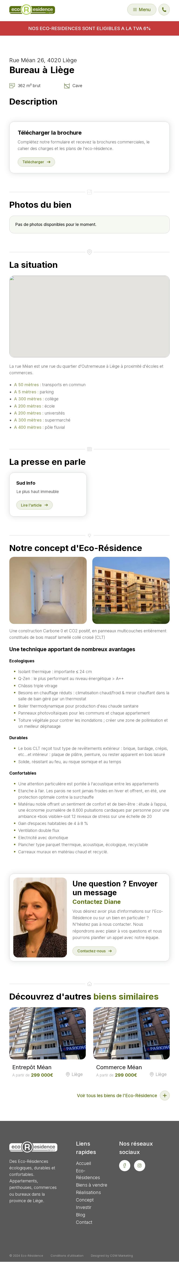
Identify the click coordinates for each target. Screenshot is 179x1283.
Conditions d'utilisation (67, 1255)
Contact (84, 1222)
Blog (80, 1215)
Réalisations (88, 1192)
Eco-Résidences (88, 1174)
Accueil (83, 1163)
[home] (32, 9)
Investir (83, 1207)
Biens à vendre (91, 1185)
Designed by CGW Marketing (112, 1255)
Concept (85, 1200)
